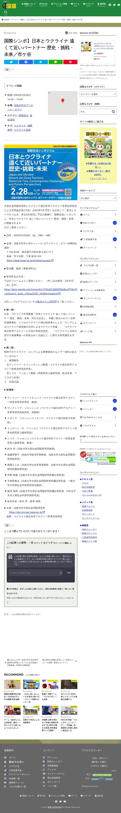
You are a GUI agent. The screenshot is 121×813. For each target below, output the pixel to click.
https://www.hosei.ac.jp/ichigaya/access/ (29, 260)
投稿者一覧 (14, 778)
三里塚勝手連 (90, 239)
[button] (62, 101)
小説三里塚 (87, 490)
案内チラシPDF (45, 301)
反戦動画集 (88, 306)
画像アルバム (88, 506)
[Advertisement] (40, 632)
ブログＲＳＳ (89, 425)
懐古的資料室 (89, 314)
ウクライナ (20, 125)
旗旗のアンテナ (90, 281)
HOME (6, 19)
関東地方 (23, 115)
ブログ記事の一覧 (17, 786)
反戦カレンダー (90, 273)
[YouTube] (118, 5)
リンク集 (87, 331)
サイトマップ (89, 247)
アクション (52, 757)
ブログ (85, 483)
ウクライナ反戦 (22, 129)
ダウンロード (89, 322)
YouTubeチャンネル (92, 417)
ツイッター (88, 409)
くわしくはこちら (98, 178)
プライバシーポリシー (19, 774)
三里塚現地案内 (89, 537)
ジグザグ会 (88, 231)
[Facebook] (110, 5)
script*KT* (114, 771)
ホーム (86, 214)
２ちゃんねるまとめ (92, 494)
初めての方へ (89, 222)
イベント (14, 19)
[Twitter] (114, 5)
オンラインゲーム (92, 298)
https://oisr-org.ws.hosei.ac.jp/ (25, 512)
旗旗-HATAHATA (55, 807)
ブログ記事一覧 (90, 265)
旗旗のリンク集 (89, 541)
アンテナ (51, 769)
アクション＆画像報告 (94, 290)
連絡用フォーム (16, 782)
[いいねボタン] (7, 69)
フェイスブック (90, 400)
